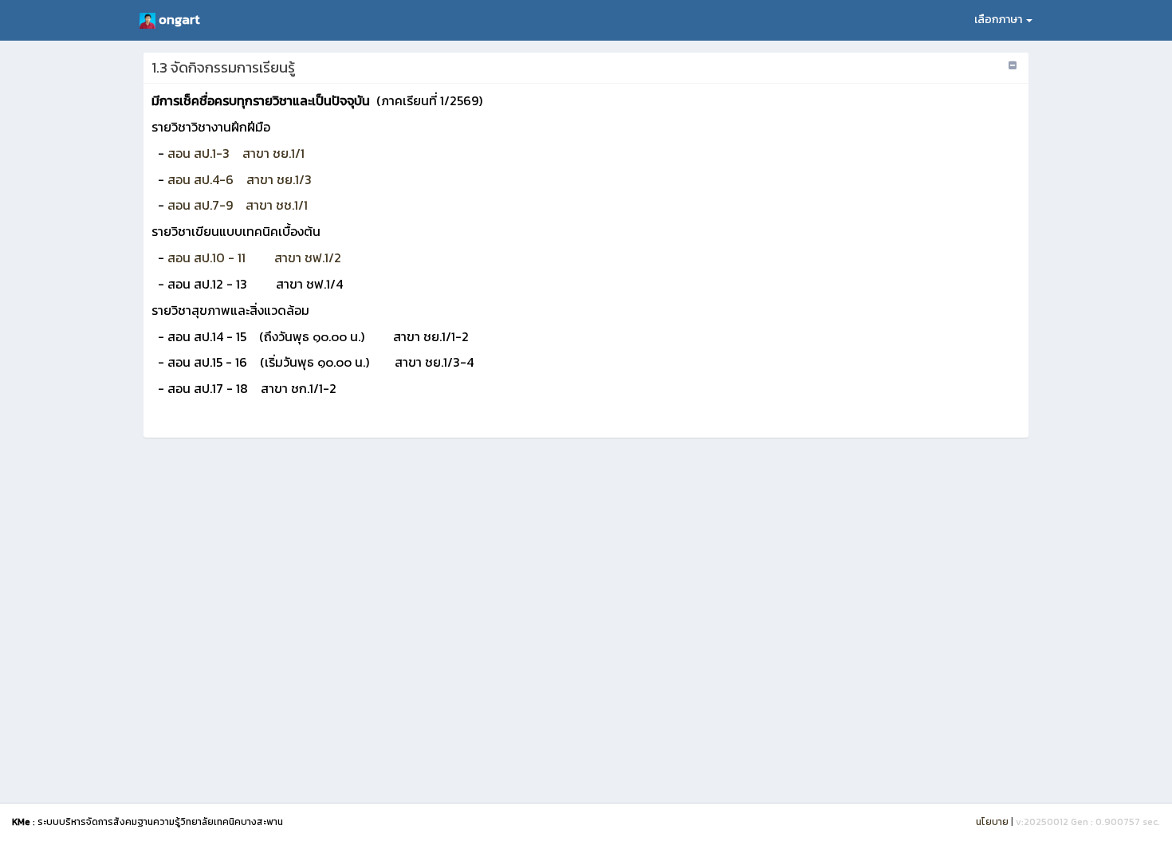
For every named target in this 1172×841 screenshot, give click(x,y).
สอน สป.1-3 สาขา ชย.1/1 (236, 153)
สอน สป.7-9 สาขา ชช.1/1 (237, 204)
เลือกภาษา (999, 19)
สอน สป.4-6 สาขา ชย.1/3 (239, 179)
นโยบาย (992, 822)
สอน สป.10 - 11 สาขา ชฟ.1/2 (254, 257)
